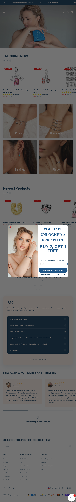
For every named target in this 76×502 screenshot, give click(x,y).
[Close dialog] (10, 227)
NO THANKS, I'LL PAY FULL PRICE (53, 274)
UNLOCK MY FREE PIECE (53, 270)
